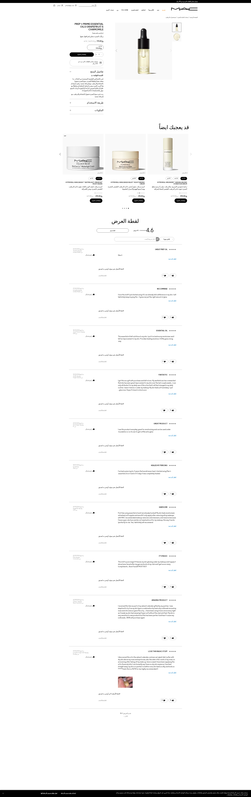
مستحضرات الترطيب (171, 17)
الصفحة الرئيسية (194, 17)
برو (117, 10)
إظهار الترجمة (172, 259)
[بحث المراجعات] (157, 239)
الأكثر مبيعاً (151, 10)
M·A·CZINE (125, 10)
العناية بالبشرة (134, 10)
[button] (125, 682)
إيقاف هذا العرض (102, 275)
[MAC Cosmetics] (184, 9)
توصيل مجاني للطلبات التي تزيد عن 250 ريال (187, 1)
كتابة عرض (112, 230)
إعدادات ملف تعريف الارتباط (68, 793)
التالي (126, 716)
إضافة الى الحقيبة (81, 54)
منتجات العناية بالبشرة (182, 17)
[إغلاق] (3, 793)
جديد (158, 10)
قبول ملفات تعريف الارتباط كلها (49, 793)
